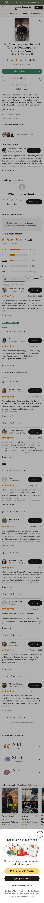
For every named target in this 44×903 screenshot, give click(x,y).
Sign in (30, 885)
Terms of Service (10, 894)
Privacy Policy (29, 896)
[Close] (40, 834)
